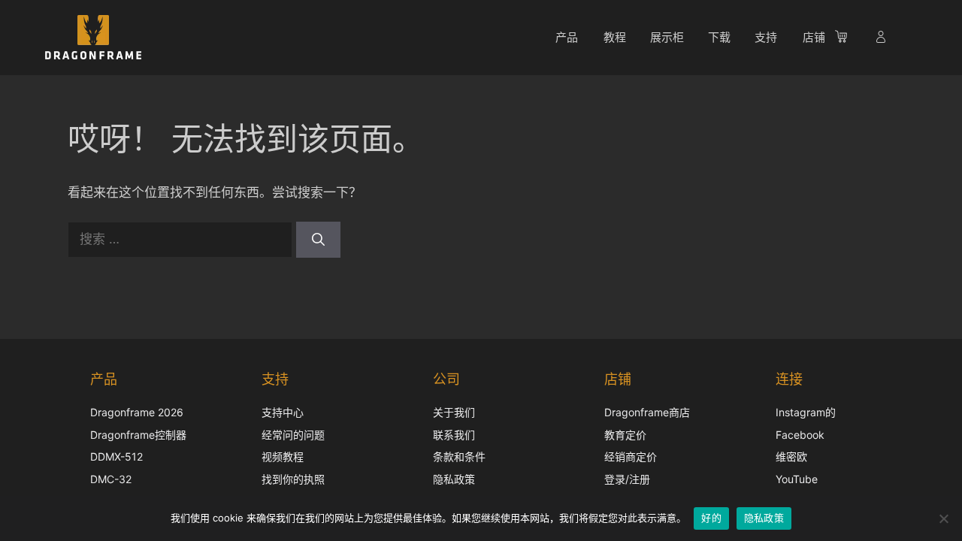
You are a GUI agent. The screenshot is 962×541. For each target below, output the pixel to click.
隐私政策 (454, 479)
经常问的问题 (293, 434)
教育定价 (625, 434)
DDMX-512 (116, 456)
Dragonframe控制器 (138, 434)
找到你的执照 (293, 479)
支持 (766, 37)
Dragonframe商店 (647, 412)
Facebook (800, 434)
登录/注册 (627, 479)
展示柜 (667, 37)
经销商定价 (630, 456)
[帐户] (882, 39)
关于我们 (454, 412)
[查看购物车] (848, 39)
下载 (719, 37)
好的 (711, 518)
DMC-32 (111, 479)
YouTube (797, 479)
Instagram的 (806, 412)
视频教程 (283, 456)
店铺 (814, 37)
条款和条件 (459, 456)
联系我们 (454, 434)
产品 (566, 37)
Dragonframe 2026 (136, 412)
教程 (615, 37)
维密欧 (791, 456)
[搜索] (318, 240)
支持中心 (283, 412)
